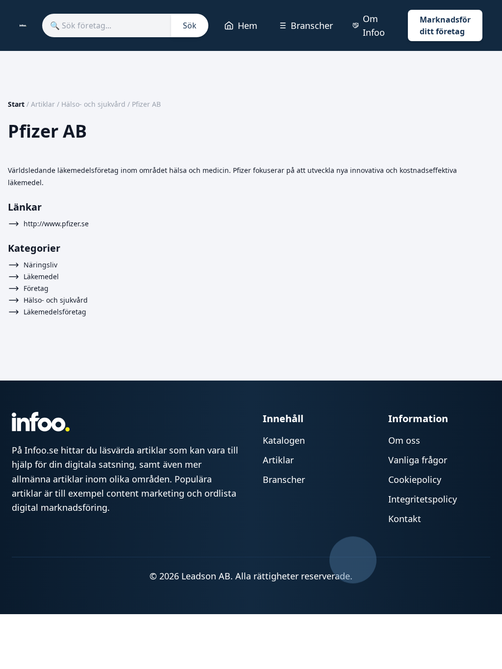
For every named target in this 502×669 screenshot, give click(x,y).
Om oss (404, 440)
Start (16, 104)
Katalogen (284, 440)
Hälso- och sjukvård (93, 104)
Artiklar (43, 104)
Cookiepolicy (414, 479)
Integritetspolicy (422, 499)
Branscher (312, 25)
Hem (247, 25)
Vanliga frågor (417, 460)
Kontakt (404, 519)
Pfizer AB (146, 104)
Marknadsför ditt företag (445, 25)
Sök (190, 25)
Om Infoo (374, 25)
